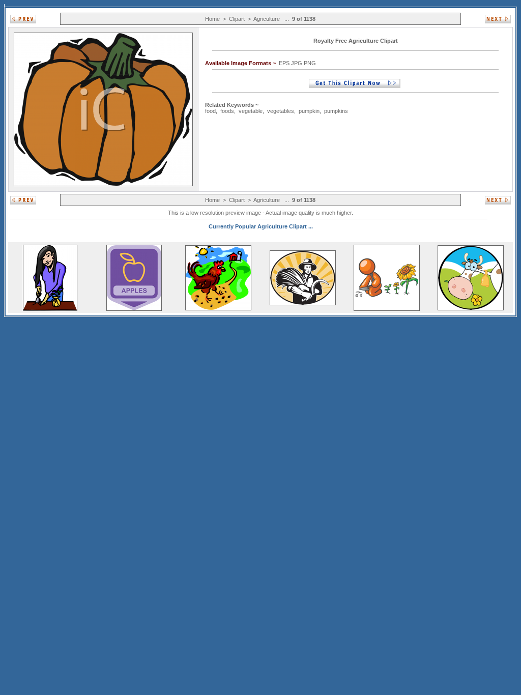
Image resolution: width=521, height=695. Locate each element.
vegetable (251, 111)
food (210, 111)
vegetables (280, 111)
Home (212, 19)
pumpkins (336, 111)
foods (227, 111)
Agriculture (266, 19)
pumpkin (309, 111)
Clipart (237, 19)
